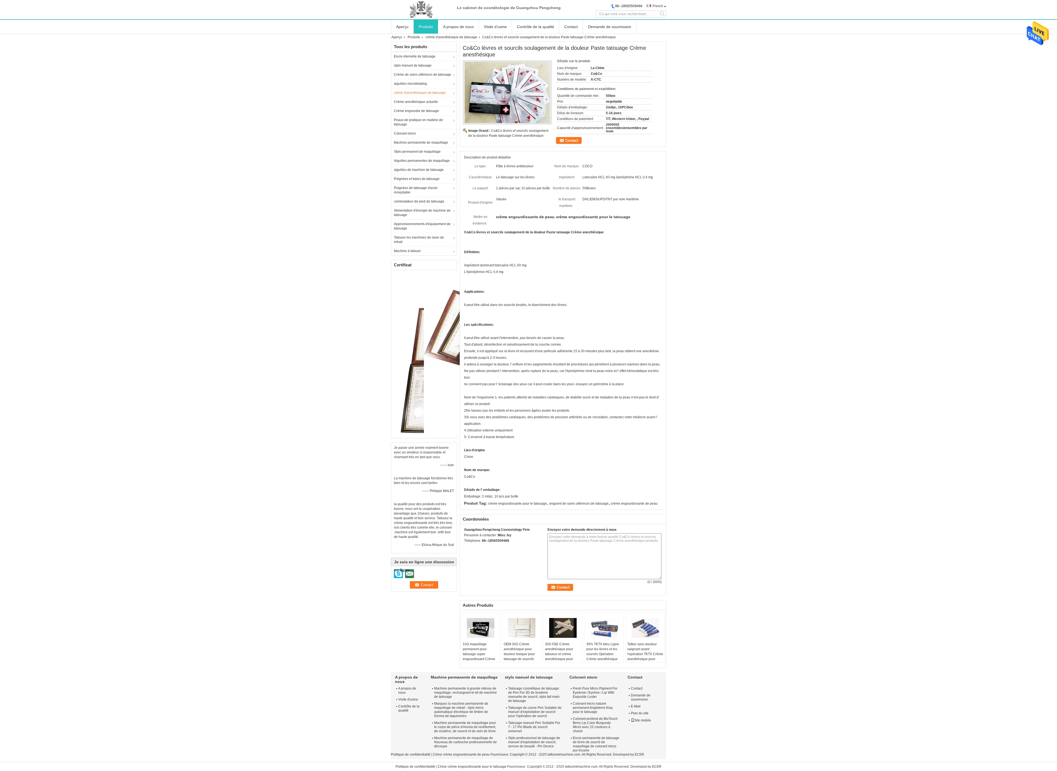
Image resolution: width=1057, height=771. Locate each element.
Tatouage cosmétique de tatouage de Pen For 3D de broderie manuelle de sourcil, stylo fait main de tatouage (534, 695)
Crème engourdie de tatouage (416, 111)
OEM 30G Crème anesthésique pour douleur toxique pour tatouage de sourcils (519, 651)
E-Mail (636, 706)
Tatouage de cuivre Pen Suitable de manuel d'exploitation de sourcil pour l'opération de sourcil (535, 712)
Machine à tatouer (407, 251)
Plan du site (640, 713)
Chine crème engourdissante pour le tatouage (472, 767)
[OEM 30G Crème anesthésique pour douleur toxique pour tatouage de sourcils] (521, 628)
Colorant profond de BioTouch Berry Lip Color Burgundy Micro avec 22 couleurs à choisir (595, 725)
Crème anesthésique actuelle (416, 102)
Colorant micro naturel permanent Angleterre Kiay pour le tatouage (593, 708)
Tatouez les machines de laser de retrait (419, 240)
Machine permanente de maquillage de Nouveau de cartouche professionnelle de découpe (465, 742)
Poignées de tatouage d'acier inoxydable (416, 190)
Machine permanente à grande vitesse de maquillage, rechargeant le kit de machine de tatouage (465, 693)
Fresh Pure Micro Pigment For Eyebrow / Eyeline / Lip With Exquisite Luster (595, 693)
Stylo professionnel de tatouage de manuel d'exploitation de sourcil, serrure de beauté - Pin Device (534, 742)
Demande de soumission (609, 26)
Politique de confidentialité (411, 754)
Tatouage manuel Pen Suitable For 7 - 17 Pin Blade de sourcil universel (534, 727)
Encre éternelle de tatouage (414, 56)
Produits (426, 26)
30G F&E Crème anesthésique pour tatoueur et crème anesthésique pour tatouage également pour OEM (560, 656)
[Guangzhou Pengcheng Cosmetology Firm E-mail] (475, 548)
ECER (639, 754)
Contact (571, 26)
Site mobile (642, 720)
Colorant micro (405, 133)
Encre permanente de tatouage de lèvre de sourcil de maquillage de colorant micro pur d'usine (596, 744)
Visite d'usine (495, 26)
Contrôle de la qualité (535, 26)
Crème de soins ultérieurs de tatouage (422, 74)
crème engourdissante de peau (634, 503)
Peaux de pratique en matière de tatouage (418, 122)
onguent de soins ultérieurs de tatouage (579, 503)
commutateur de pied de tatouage (419, 201)
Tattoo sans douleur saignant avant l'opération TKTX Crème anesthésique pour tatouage (645, 654)
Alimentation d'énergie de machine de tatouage (422, 213)
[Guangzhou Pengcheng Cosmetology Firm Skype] (467, 548)
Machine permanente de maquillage (421, 142)
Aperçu (402, 26)
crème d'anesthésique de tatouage (451, 37)
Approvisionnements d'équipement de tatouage (422, 226)
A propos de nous (458, 26)
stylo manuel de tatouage (413, 65)
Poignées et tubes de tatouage (417, 179)
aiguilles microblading (410, 84)
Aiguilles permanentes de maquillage (422, 161)
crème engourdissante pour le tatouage (517, 503)
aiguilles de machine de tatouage (419, 170)
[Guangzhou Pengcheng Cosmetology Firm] (421, 9)
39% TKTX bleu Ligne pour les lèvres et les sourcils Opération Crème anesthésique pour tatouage (602, 654)
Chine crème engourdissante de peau (461, 754)
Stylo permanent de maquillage (417, 152)
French (658, 6)
